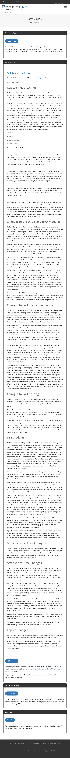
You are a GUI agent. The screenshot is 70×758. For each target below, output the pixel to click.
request (58, 669)
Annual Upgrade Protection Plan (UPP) (41, 669)
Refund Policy (53, 751)
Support (40, 78)
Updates (45, 78)
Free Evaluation (32, 751)
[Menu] (65, 7)
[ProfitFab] (14, 11)
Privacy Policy (43, 751)
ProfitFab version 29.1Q (18, 73)
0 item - (15, 2)
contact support (40, 675)
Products (15, 751)
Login (4, 2)
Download (12, 41)
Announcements (33, 78)
